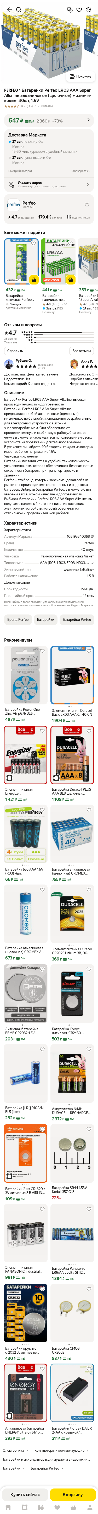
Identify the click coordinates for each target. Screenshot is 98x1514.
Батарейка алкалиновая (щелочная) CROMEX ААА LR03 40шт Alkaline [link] (71, 871)
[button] (49, 120)
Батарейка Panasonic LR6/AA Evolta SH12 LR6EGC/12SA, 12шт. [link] (68, 1270)
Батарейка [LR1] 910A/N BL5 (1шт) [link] (24, 1110)
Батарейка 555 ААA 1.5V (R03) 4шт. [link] (24, 871)
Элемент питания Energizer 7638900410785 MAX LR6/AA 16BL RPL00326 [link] (23, 791)
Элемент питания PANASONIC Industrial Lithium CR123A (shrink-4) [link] (25, 1269)
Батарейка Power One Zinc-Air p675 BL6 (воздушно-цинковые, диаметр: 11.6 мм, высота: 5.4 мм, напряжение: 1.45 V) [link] (25, 711)
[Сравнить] (70, 10)
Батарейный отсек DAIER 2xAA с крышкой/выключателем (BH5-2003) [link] (72, 1430)
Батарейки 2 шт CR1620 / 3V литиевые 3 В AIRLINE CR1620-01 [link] (25, 1191)
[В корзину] (34, 280)
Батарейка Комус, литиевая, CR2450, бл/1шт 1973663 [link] (67, 1031)
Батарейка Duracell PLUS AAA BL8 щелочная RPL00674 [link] (71, 791)
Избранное (57, 1507)
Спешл (24, 1507)
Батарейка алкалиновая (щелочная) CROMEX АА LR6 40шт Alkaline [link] (24, 950)
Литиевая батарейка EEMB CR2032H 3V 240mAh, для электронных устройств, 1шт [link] (24, 1031)
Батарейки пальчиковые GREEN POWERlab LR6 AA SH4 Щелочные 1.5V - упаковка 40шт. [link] (56, 298)
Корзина (73, 1507)
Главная (8, 1507)
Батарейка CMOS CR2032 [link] (66, 1350)
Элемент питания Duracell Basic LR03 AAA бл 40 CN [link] (72, 713)
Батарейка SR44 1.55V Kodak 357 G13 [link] (69, 1190)
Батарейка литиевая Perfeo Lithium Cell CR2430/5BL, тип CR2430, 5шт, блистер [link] (19, 298)
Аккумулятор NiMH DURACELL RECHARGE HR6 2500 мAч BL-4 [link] (70, 1111)
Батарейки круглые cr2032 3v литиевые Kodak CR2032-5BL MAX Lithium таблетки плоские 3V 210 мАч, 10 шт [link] (25, 1350)
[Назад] (9, 10)
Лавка (41, 1507)
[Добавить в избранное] (79, 10)
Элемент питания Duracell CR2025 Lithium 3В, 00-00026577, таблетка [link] (72, 951)
